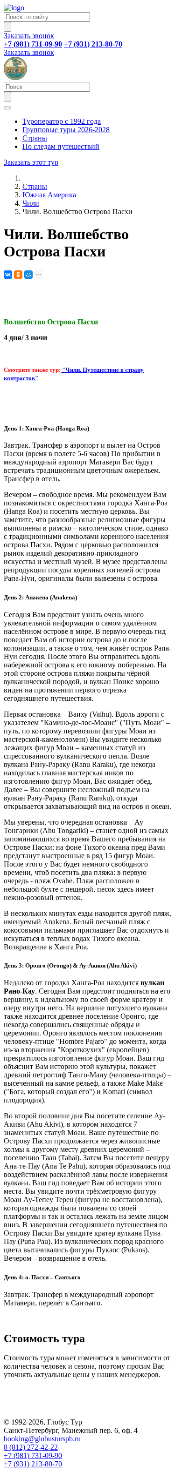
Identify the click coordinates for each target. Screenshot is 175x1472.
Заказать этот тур (31, 162)
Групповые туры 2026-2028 (66, 130)
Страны (34, 138)
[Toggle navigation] (7, 108)
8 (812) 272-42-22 (31, 1447)
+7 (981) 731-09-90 (33, 1455)
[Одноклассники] (18, 274)
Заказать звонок (29, 36)
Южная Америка (49, 195)
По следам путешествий (60, 146)
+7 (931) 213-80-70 (33, 1464)
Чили (30, 203)
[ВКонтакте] (8, 274)
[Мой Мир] (28, 274)
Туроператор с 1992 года (61, 121)
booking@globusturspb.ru (42, 1439)
